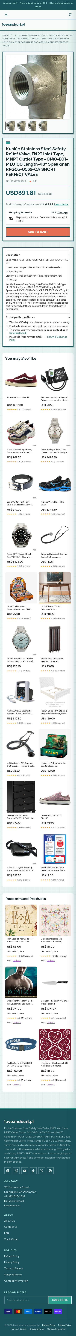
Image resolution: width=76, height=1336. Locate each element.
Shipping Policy (13, 1274)
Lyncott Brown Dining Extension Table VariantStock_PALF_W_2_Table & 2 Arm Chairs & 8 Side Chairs (55, 608)
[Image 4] (43, 126)
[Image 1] (10, 126)
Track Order (11, 1239)
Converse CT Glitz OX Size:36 (51, 816)
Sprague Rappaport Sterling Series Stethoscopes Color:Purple (54, 556)
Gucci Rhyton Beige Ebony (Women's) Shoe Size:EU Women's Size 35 (19, 451)
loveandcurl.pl (13, 24)
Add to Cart (38, 231)
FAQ (6, 1233)
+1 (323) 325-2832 (14, 1196)
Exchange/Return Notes (20, 317)
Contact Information (16, 1280)
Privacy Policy (11, 1262)
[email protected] (18, 333)
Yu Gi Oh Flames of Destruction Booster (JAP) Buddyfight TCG (19, 608)
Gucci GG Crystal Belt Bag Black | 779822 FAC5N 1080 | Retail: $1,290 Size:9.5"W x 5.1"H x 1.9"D (20, 869)
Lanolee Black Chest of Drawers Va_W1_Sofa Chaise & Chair (20, 817)
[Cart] (70, 14)
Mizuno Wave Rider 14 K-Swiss (53, 503)
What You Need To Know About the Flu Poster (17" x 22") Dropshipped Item (53, 869)
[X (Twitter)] (41, 1170)
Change (62, 212)
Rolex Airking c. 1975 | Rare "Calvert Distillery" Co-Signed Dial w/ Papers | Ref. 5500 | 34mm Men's (54, 451)
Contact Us (10, 1226)
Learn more (61, 204)
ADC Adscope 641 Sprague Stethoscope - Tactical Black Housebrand (20, 765)
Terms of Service (13, 1268)
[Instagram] (16, 1170)
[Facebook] (7, 1170)
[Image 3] (32, 126)
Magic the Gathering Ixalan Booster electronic (53, 764)
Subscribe (60, 1300)
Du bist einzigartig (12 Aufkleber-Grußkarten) (51, 940)
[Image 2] (21, 126)
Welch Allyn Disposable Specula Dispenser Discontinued (52, 660)
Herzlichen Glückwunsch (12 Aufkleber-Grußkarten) (54, 1064)
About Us (9, 1220)
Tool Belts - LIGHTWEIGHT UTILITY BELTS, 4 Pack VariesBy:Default (19, 1065)
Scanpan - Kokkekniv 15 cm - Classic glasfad (54, 1002)
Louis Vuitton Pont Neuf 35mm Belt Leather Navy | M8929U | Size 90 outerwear (20, 503)
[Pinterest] (50, 1170)
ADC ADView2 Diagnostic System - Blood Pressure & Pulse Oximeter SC (19, 712)
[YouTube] (24, 1170)
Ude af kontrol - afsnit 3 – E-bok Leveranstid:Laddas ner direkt (20, 1002)
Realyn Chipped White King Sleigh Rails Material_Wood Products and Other (54, 712)
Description (13, 254)
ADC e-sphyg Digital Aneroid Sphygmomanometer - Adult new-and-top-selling (54, 399)
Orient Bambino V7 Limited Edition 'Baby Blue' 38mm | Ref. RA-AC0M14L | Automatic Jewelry (20, 660)
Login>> (17, 960)
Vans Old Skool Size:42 (18, 397)
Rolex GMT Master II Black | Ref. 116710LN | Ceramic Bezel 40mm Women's (19, 556)
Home (5, 35)
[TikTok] (33, 1170)
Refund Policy (11, 1256)
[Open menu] (6, 14)
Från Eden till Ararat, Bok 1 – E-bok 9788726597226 (20, 940)
